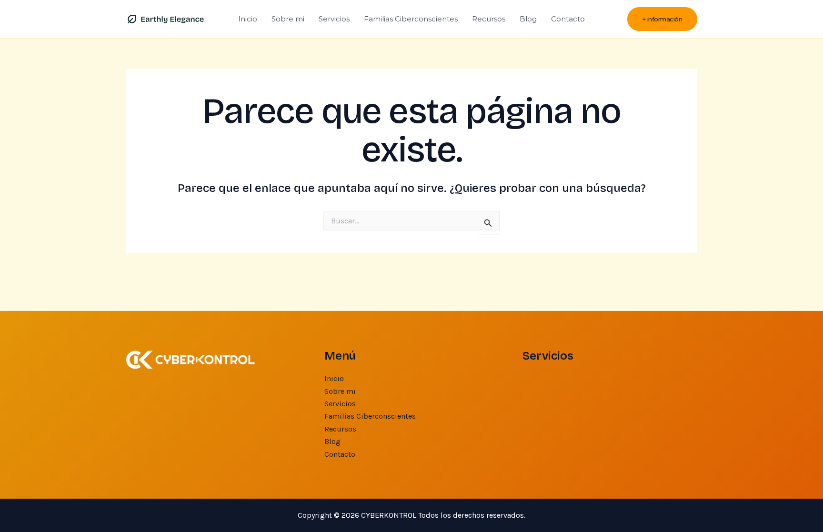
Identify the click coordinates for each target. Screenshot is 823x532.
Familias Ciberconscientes (411, 18)
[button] (662, 19)
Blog (528, 18)
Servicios (334, 18)
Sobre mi (287, 18)
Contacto (568, 18)
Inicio (247, 18)
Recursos (488, 18)
